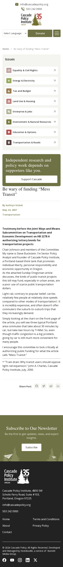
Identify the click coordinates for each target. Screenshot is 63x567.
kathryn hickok (14, 205)
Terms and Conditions (46, 519)
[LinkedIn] (58, 386)
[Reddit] (50, 386)
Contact (7, 532)
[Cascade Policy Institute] (31, 19)
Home (5, 48)
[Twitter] (43, 386)
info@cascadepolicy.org (16, 505)
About (6, 525)
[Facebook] (36, 386)
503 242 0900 (10, 511)
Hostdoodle (27, 550)
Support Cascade (31, 179)
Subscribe (31, 447)
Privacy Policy (41, 525)
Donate (40, 33)
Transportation (11, 214)
